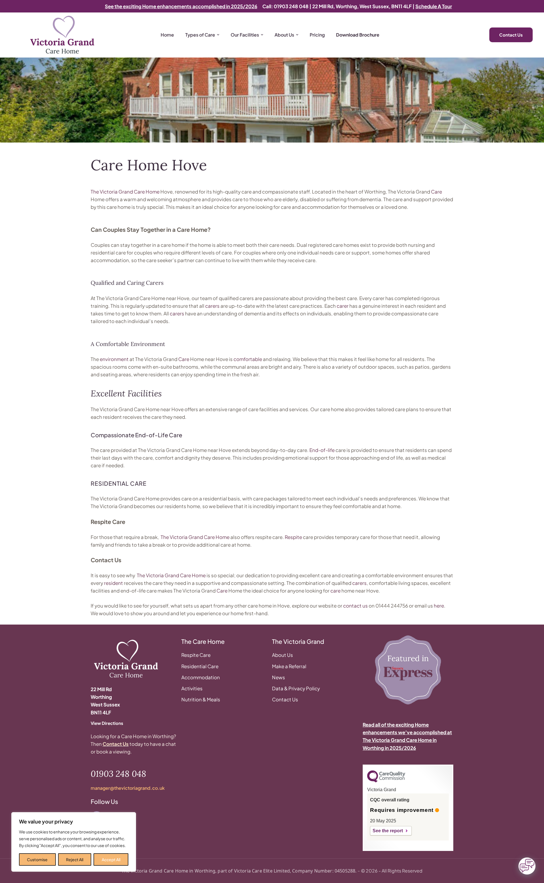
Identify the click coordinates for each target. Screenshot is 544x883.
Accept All (111, 859)
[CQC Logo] (386, 781)
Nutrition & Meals (200, 699)
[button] (15, 876)
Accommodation (200, 677)
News (278, 677)
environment (114, 359)
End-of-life (322, 450)
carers (212, 306)
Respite (293, 537)
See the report (388, 830)
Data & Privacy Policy (296, 688)
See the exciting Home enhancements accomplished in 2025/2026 (181, 6)
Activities (192, 688)
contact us (355, 605)
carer (342, 306)
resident (113, 583)
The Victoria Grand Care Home (125, 191)
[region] (73, 842)
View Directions (107, 723)
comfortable (247, 359)
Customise (37, 859)
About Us (282, 655)
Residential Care (199, 666)
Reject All (74, 859)
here (439, 605)
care (335, 590)
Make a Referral (289, 666)
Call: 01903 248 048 (285, 6)
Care (436, 191)
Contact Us (116, 744)
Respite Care (196, 655)
